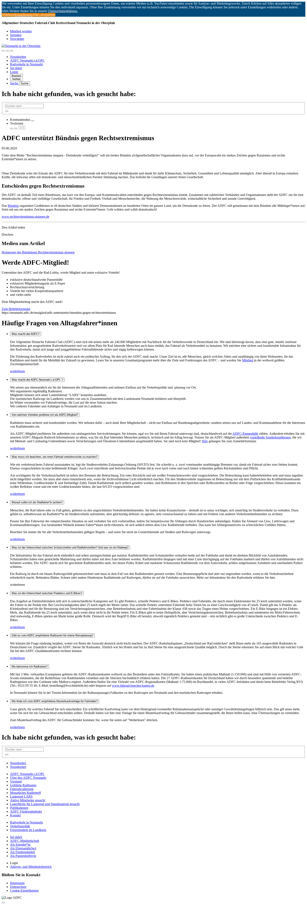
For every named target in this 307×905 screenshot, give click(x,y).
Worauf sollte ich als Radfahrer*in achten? (37, 502)
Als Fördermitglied (22, 852)
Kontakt (15, 815)
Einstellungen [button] (24, 15)
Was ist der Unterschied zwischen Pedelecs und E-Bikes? (47, 593)
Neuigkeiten (18, 56)
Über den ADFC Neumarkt (28, 777)
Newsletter (17, 39)
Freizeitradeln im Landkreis (28, 830)
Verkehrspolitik (20, 826)
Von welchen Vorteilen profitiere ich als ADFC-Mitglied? (45, 414)
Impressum (17, 883)
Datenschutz (18, 886)
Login (14, 72)
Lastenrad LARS (21, 796)
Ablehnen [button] (8, 15)
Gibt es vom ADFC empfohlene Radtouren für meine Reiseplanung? (52, 635)
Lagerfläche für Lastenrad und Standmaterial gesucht (45, 804)
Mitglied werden (21, 31)
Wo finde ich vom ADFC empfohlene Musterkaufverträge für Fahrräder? (55, 701)
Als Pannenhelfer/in (23, 856)
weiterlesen (17, 371)
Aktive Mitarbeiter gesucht (27, 800)
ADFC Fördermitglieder (26, 811)
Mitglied (248, 360)
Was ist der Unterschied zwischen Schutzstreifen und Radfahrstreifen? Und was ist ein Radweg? (70, 547)
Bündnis (13, 205)
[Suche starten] (6, 111)
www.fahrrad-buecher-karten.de (133, 685)
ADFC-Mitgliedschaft (24, 841)
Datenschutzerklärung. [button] (63, 11)
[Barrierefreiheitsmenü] (3, 50)
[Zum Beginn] (3, 902)
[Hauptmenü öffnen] (11, 50)
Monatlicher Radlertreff (25, 792)
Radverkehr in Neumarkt (26, 64)
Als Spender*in (20, 844)
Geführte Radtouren (23, 785)
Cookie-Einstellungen (24, 890)
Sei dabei (16, 68)
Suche (14, 83)
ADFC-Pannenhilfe (245, 433)
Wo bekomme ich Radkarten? (29, 666)
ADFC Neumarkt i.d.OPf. (27, 60)
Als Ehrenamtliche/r (23, 848)
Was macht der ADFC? (25, 334)
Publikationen (19, 808)
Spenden (16, 35)
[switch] (32, 120)
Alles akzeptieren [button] (44, 15)
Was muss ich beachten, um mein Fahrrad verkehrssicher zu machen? (54, 456)
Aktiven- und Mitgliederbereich (31, 866)
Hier (205, 441)
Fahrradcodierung (21, 789)
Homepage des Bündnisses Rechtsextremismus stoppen (38, 252)
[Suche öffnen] (7, 50)
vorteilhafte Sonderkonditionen (270, 437)
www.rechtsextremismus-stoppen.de (25, 216)
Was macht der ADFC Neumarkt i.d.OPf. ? (37, 379)
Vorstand (16, 781)
